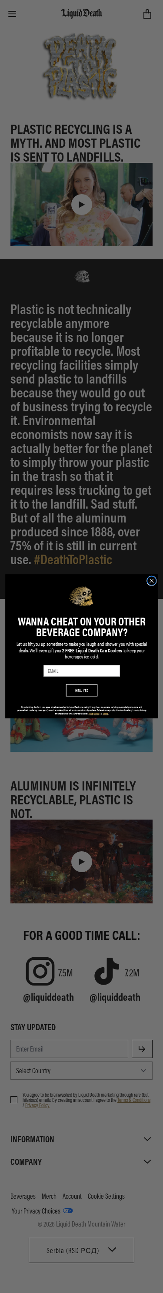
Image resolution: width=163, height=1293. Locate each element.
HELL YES (81, 690)
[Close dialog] (151, 580)
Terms (105, 713)
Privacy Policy (94, 713)
